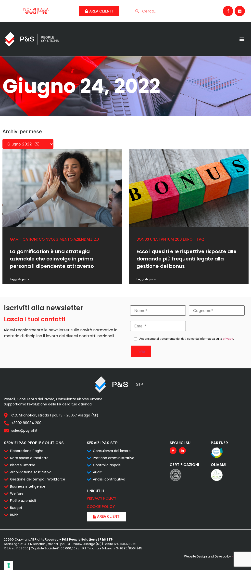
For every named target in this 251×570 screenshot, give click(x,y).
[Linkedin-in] (182, 450)
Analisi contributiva (109, 479)
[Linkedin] (240, 11)
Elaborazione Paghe (26, 450)
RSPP (14, 514)
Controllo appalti (107, 465)
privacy (228, 338)
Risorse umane (22, 465)
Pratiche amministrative (113, 457)
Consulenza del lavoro (112, 450)
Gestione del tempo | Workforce (37, 479)
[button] (242, 39)
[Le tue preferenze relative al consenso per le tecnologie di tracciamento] (8, 565)
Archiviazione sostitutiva (30, 472)
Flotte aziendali (23, 500)
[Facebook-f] (228, 11)
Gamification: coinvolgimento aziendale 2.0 (54, 239)
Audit (97, 472)
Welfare (17, 493)
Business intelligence (27, 486)
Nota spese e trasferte (29, 457)
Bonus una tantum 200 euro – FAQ (170, 239)
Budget (16, 507)
